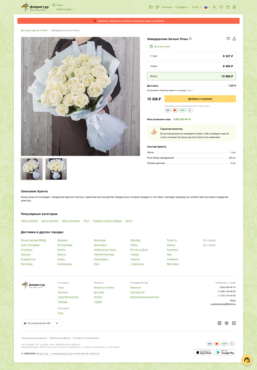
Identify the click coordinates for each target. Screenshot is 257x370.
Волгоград (26, 264)
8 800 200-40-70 (182, 119)
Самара (134, 254)
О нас (61, 287)
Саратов (135, 259)
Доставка (99, 292)
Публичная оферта (60, 338)
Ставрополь (137, 264)
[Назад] (22, 96)
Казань (61, 259)
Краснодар (100, 240)
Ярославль (173, 264)
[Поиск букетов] (215, 7)
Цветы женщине (71, 220)
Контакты (63, 292)
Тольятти (172, 240)
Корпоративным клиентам (144, 297)
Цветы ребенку (29, 220)
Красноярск (100, 245)
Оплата (98, 297)
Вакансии (135, 287)
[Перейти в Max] (234, 323)
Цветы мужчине (50, 220)
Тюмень (171, 245)
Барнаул (25, 254)
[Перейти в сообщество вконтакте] (219, 323)
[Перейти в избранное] (221, 7)
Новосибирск (101, 259)
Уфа (169, 254)
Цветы (129, 220)
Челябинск (172, 259)
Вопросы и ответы (104, 287)
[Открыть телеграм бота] (227, 323)
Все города (209, 240)
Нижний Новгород (104, 254)
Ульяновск (172, 249)
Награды (63, 301)
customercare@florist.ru (223, 304)
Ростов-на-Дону (139, 249)
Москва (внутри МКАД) (33, 240)
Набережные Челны (105, 249)
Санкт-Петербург (30, 245)
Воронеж (62, 240)
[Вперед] (138, 96)
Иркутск (61, 254)
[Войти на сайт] (234, 7)
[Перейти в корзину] (228, 7)
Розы (86, 220)
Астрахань (27, 249)
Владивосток (28, 259)
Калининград (64, 264)
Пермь (134, 245)
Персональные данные (34, 338)
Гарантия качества (68, 297)
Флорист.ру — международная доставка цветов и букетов (67, 353)
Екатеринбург (65, 245)
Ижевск (61, 249)
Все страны (209, 245)
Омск (96, 264)
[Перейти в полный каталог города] (34, 7)
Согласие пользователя (86, 338)
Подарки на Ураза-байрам (107, 220)
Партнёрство (137, 292)
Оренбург (135, 240)
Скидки (98, 301)
